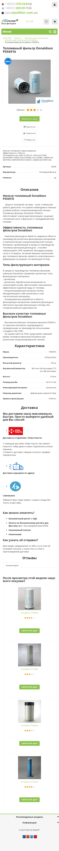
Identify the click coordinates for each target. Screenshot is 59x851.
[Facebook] (24, 836)
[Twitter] (31, 836)
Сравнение (31, 133)
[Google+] (28, 836)
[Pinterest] (35, 836)
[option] (29, 81)
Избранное (30, 140)
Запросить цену (29, 118)
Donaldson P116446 (29, 669)
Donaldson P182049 (29, 725)
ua (32, 21)
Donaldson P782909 (29, 612)
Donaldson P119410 (29, 782)
